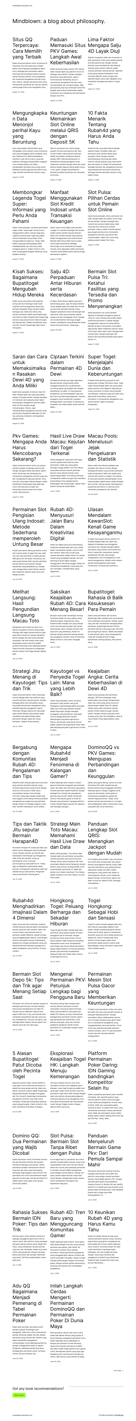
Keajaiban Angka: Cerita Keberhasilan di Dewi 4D (105, 679)
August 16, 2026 (56, 330)
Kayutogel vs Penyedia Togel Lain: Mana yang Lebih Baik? (67, 682)
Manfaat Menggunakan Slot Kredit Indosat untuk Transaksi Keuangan (66, 206)
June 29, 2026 (55, 1361)
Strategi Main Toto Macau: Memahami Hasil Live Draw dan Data (67, 835)
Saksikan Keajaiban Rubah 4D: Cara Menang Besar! (68, 600)
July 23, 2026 (55, 576)
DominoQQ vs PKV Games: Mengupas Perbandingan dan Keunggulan (103, 761)
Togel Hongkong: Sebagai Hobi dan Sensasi (103, 909)
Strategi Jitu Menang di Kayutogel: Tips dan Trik (29, 679)
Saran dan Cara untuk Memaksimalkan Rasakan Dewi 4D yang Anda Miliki (29, 371)
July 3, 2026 (16, 1265)
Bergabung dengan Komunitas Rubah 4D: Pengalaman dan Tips (26, 761)
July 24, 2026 (17, 579)
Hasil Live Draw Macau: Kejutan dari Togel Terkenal (67, 444)
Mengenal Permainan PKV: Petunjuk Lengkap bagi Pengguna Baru (68, 985)
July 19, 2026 (17, 811)
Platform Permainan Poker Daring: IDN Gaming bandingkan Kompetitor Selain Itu (103, 1070)
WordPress (119, 1415)
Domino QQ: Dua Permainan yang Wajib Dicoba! (29, 1144)
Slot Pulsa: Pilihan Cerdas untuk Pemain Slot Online (104, 200)
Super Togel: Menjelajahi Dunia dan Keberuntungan (105, 365)
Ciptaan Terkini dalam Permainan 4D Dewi (67, 365)
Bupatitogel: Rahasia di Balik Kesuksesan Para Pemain (105, 600)
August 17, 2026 (55, 180)
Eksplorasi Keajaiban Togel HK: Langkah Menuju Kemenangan (68, 1064)
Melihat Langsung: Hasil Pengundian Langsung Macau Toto (25, 606)
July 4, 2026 (92, 1200)
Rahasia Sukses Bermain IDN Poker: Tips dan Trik (30, 1221)
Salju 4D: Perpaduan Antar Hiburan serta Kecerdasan (65, 283)
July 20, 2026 (93, 726)
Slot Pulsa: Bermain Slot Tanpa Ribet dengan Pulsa (65, 1144)
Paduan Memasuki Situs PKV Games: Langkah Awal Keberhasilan (68, 51)
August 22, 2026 (94, 89)
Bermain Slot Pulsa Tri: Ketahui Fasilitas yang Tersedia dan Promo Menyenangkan (105, 289)
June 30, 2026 (17, 1358)
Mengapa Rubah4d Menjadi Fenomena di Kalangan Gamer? (64, 761)
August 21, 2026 (18, 177)
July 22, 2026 (55, 647)
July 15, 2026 (17, 879)
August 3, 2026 (17, 497)
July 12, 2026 (17, 1030)
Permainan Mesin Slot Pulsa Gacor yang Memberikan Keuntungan (102, 988)
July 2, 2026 (54, 1273)
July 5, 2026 (54, 1188)
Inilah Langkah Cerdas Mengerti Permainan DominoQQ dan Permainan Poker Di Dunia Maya (67, 1306)
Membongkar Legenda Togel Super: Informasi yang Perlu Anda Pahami (29, 206)
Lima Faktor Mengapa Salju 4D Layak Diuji (104, 45)
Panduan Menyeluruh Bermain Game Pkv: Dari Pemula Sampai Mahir (105, 1150)
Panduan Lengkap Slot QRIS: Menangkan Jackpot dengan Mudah (105, 838)
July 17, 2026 (54, 811)
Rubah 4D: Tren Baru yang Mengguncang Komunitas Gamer (67, 1223)
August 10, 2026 (18, 423)
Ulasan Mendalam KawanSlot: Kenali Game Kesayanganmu (105, 521)
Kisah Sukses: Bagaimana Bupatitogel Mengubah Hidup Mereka (28, 283)
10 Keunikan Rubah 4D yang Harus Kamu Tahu (105, 1221)
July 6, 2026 (92, 1123)
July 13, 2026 (92, 953)
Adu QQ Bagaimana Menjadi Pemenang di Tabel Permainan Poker (27, 1303)
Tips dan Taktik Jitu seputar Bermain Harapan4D (29, 832)
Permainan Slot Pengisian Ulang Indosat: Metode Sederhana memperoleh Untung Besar (29, 527)
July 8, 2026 (16, 1112)
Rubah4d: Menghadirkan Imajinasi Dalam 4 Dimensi (29, 909)
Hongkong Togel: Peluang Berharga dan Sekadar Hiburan (66, 912)
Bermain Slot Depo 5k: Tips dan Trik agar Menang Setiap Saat (29, 985)
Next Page (119, 1370)
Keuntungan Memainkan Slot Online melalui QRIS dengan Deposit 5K (64, 127)
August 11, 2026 (93, 344)
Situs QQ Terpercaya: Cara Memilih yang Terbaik (27, 48)
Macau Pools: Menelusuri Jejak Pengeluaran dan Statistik (103, 447)
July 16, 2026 (92, 811)
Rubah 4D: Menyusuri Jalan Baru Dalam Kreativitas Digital (62, 524)
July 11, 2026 (92, 1041)
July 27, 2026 (55, 491)
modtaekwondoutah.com (22, 6)
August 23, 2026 (18, 92)
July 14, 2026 (17, 956)
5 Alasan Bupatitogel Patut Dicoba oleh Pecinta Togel (27, 1064)
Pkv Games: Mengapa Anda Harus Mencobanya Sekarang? (29, 447)
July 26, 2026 (93, 494)
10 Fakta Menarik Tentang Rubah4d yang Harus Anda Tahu (104, 127)
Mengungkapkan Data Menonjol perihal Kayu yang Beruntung (29, 127)
